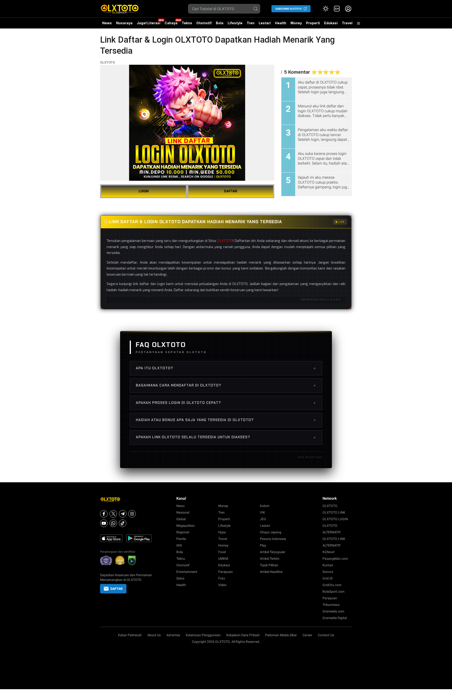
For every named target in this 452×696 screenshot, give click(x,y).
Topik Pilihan (269, 565)
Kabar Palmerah (130, 635)
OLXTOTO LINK (334, 512)
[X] (113, 514)
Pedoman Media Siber (281, 635)
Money (296, 23)
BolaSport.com (333, 591)
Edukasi (331, 23)
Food (222, 552)
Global (181, 519)
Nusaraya (124, 23)
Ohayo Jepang (270, 532)
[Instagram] (132, 514)
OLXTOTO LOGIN (335, 519)
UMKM (223, 558)
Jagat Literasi (148, 23)
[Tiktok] (122, 523)
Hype (222, 532)
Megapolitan (185, 525)
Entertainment (186, 572)
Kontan (328, 565)
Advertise (173, 635)
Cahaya (171, 23)
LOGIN (144, 191)
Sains (180, 578)
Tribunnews (331, 605)
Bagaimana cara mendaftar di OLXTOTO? (226, 385)
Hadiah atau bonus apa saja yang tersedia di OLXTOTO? (226, 420)
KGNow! (329, 552)
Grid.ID (328, 578)
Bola (219, 23)
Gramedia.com (333, 611)
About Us (154, 635)
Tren (250, 23)
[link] (337, 8)
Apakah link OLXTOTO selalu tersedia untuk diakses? (226, 437)
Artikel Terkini (269, 558)
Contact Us (326, 635)
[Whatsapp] (113, 523)
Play (263, 545)
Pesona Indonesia (273, 539)
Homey (223, 545)
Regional (182, 532)
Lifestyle (235, 23)
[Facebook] (104, 514)
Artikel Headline (271, 572)
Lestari (265, 24)
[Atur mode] (325, 8)
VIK (262, 512)
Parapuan (225, 572)
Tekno (187, 23)
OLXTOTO (107, 62)
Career (307, 635)
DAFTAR (230, 191)
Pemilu (181, 539)
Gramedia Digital (335, 618)
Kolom (264, 506)
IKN (179, 545)
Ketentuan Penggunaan (203, 635)
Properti (313, 23)
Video (222, 585)
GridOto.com (332, 585)
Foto (221, 578)
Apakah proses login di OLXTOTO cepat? (226, 403)
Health (280, 23)
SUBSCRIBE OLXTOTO (288, 8)
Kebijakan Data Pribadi (242, 635)
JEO (263, 519)
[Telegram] (122, 514)
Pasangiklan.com (335, 558)
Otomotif (204, 23)
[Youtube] (104, 523)
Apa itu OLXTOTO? (226, 368)
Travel (347, 23)
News (107, 23)
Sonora (328, 572)
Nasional (182, 512)
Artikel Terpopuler (272, 552)
